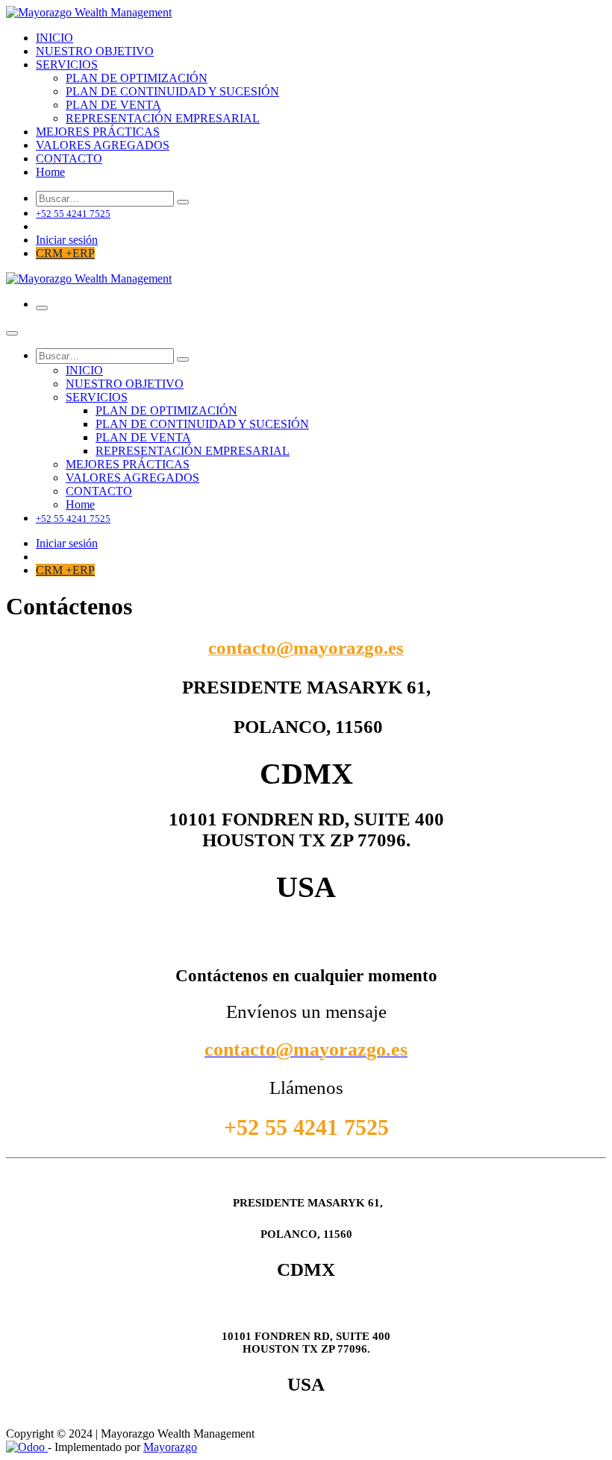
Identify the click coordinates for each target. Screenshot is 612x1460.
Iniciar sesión (67, 239)
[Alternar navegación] (42, 308)
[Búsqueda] (183, 202)
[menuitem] (54, 37)
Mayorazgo (170, 1447)
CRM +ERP (65, 253)
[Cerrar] (12, 333)
